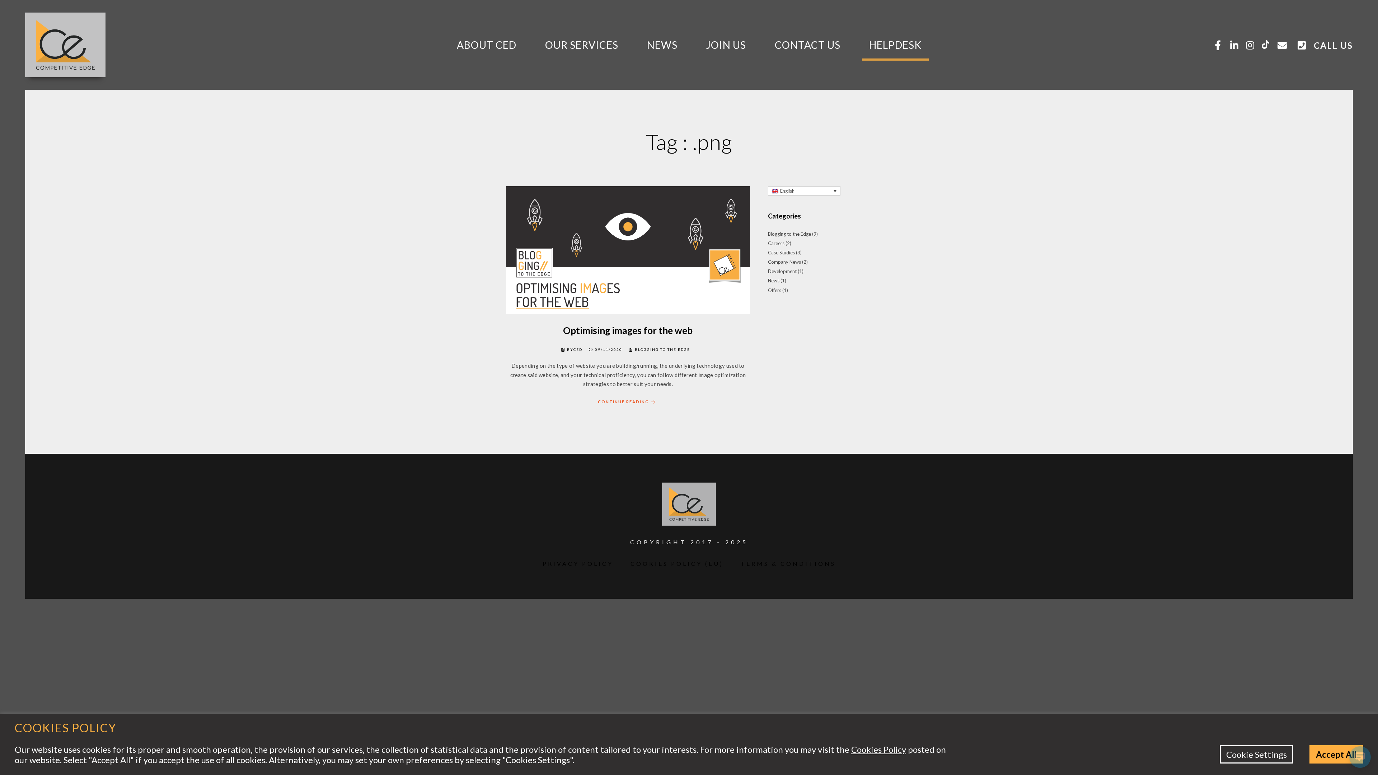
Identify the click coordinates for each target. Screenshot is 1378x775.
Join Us (726, 45)
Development (782, 271)
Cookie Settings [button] (1256, 754)
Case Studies (781, 252)
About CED (486, 45)
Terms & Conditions (788, 563)
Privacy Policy (578, 563)
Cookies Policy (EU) (677, 563)
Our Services (581, 45)
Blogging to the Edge (662, 349)
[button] (804, 191)
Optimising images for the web (628, 330)
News (662, 45)
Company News (784, 262)
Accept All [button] (1336, 754)
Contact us (807, 45)
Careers (776, 243)
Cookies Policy (878, 749)
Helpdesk (895, 45)
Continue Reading (623, 401)
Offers (774, 290)
